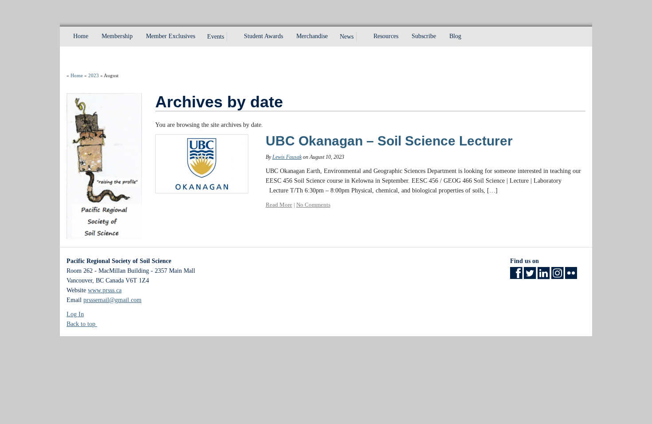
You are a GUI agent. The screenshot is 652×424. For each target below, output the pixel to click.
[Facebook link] (516, 276)
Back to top (82, 324)
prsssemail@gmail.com (112, 300)
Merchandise (312, 36)
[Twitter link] (530, 276)
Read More (279, 204)
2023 (93, 75)
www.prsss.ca (105, 290)
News (346, 36)
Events (215, 36)
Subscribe (424, 36)
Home (80, 36)
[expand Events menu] (232, 37)
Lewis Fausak (287, 157)
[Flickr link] (571, 276)
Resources (385, 36)
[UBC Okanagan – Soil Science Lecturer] (201, 163)
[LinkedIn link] (544, 276)
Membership (117, 36)
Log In (75, 314)
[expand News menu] (361, 37)
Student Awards (263, 36)
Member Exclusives (170, 36)
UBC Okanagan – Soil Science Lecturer (389, 140)
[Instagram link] (557, 276)
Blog (455, 36)
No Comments (313, 204)
